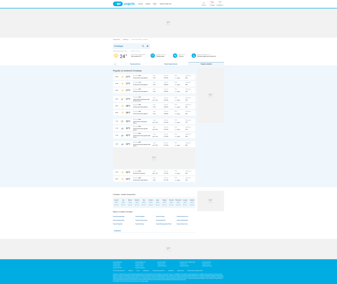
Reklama (130, 270)
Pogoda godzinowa (135, 64)
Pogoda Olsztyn (206, 264)
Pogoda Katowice (206, 262)
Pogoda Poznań (139, 265)
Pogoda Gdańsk (162, 262)
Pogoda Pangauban (118, 224)
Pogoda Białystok (117, 262)
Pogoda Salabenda (160, 220)
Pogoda (129, 3)
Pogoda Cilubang (139, 224)
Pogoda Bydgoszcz (140, 262)
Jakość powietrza (165, 4)
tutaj (147, 281)
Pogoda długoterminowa (170, 64)
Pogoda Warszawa (207, 265)
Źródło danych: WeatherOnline (195, 270)
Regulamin (171, 270)
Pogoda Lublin (161, 264)
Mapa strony (180, 270)
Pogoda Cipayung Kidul (118, 220)
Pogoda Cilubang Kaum (182, 220)
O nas (137, 270)
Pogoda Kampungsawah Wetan (163, 224)
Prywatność (146, 270)
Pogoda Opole (116, 265)
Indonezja (126, 39)
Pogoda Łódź (183, 264)
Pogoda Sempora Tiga (182, 224)
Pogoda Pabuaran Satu (182, 216)
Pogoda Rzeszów (162, 265)
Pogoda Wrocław (117, 267)
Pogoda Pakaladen (140, 216)
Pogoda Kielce (116, 264)
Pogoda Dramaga (160, 216)
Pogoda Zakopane (140, 267)
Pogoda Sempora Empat (141, 220)
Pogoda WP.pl (116, 39)
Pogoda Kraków (139, 264)
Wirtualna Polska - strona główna (118, 3)
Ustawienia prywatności (159, 270)
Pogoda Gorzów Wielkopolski (187, 262)
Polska (140, 4)
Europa (148, 4)
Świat (155, 4)
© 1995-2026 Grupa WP (119, 270)
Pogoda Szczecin (184, 265)
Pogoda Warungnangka (118, 216)
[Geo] (147, 46)
